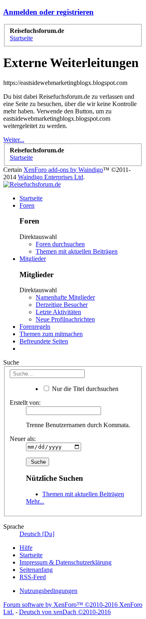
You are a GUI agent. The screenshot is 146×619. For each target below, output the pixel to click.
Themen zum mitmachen (51, 333)
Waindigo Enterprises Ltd (50, 177)
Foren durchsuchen (60, 244)
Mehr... (35, 501)
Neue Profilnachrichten (65, 319)
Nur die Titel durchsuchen (84, 388)
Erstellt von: (25, 402)
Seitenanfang (36, 569)
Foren (26, 205)
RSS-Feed (32, 576)
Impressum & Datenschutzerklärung (65, 562)
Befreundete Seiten (43, 341)
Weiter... (13, 139)
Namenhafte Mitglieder (65, 297)
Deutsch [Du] (36, 533)
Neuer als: (23, 438)
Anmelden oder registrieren (48, 12)
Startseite (31, 198)
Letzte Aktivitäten (58, 311)
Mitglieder (32, 258)
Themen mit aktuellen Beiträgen (77, 251)
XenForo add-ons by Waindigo (63, 169)
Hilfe (25, 547)
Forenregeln (34, 326)
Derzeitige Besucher (62, 304)
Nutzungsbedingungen (48, 590)
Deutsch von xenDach (65, 611)
